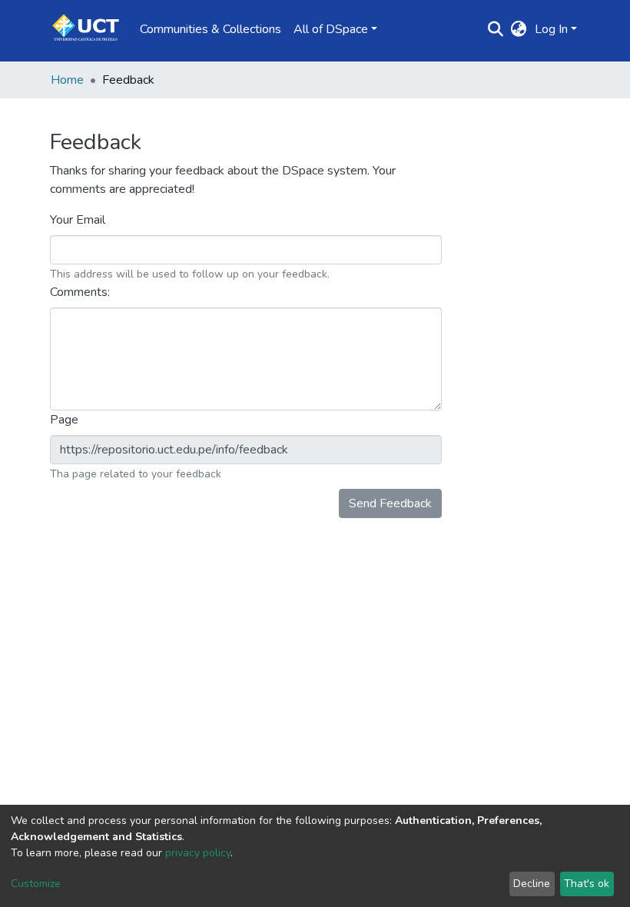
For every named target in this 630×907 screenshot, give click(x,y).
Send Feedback (390, 503)
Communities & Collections (210, 29)
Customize (36, 883)
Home (67, 79)
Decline (531, 883)
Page (65, 419)
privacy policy (197, 853)
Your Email (79, 219)
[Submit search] (496, 29)
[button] (519, 29)
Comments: (81, 292)
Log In (551, 29)
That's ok (586, 883)
